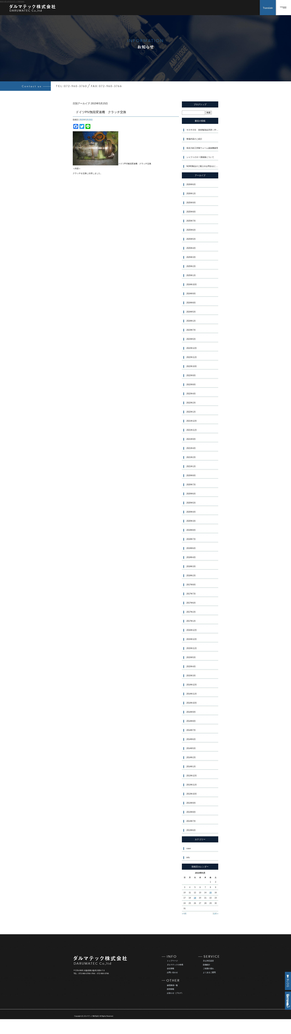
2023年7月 (191, 330)
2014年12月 (191, 685)
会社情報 (170, 968)
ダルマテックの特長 (175, 965)
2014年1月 (191, 766)
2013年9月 (191, 803)
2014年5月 (191, 748)
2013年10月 (191, 794)
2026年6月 (191, 184)
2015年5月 (191, 657)
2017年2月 (191, 612)
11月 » (215, 914)
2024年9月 (191, 293)
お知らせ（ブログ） (175, 993)
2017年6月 (191, 603)
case (188, 848)
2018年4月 (191, 557)
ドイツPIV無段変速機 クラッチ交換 (102, 112)
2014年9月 (191, 712)
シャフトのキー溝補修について (200, 157)
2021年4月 (191, 448)
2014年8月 (191, 721)
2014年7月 (191, 730)
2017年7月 (191, 594)
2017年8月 (191, 584)
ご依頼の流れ (208, 968)
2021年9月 (191, 439)
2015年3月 (191, 675)
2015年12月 (191, 639)
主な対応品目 (208, 961)
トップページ (172, 961)
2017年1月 (191, 621)
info (188, 857)
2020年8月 (191, 475)
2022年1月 (191, 412)
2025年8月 (191, 212)
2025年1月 (191, 275)
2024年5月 (191, 312)
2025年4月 (191, 248)
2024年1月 (191, 321)
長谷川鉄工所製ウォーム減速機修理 (202, 148)
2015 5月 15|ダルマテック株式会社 (12, 1)
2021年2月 (191, 457)
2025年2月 (191, 266)
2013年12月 (191, 775)
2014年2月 (191, 757)
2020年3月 (191, 521)
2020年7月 (191, 484)
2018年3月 (191, 566)
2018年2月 (191, 575)
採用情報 (170, 989)
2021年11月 (191, 430)
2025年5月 (191, 239)
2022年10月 (191, 366)
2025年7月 (191, 221)
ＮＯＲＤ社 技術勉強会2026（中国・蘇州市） (202, 130)
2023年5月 (191, 339)
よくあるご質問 (209, 972)
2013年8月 (191, 812)
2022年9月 (191, 375)
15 (210, 893)
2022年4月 (191, 393)
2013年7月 (191, 821)
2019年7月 (191, 539)
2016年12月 (191, 630)
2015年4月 (191, 666)
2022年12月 (191, 348)
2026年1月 (191, 193)
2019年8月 (191, 530)
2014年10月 (191, 703)
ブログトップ (200, 104)
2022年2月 (191, 403)
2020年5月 (191, 503)
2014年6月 (191, 739)
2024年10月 (191, 284)
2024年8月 (191, 303)
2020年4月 (191, 512)
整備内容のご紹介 (194, 139)
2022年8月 (191, 384)
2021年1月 (191, 466)
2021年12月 (191, 421)
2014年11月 (191, 694)
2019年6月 (191, 548)
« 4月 (184, 914)
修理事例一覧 (172, 985)
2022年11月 (191, 357)
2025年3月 (191, 257)
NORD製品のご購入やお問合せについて (202, 166)
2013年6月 (191, 830)
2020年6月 (191, 494)
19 (195, 898)
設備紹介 (206, 965)
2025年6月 (191, 230)
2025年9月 (191, 202)
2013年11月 (191, 785)
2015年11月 (191, 648)
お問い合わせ (172, 972)
